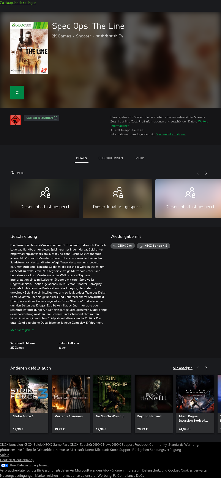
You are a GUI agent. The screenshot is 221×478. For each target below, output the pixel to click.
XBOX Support (123, 444)
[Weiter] (206, 173)
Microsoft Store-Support (113, 449)
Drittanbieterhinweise (53, 449)
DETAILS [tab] (81, 158)
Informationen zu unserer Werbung (85, 475)
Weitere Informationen (171, 134)
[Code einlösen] (17, 92)
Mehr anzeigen (20, 330)
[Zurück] (197, 173)
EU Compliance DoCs (128, 475)
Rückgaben (140, 449)
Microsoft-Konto (82, 449)
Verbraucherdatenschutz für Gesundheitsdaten (34, 470)
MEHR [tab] (140, 158)
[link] (29, 404)
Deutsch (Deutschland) (17, 460)
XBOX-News (102, 444)
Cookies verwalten (194, 470)
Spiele (4, 454)
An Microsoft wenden (86, 470)
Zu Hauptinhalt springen (18, 2)
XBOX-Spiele (33, 444)
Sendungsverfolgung (165, 449)
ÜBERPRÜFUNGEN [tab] (110, 158)
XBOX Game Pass (56, 444)
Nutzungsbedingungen (17, 475)
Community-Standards (166, 444)
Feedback (141, 444)
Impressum (133, 470)
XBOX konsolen (11, 444)
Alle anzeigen (183, 367)
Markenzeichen (46, 475)
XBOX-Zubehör (81, 444)
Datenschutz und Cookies (161, 470)
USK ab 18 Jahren (39, 117)
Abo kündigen (113, 470)
